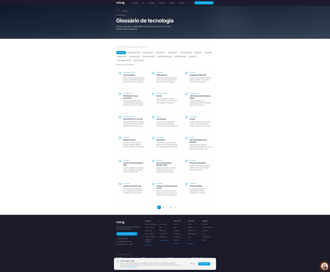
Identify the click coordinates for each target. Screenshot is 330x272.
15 (171, 207)
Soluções (135, 3)
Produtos (162, 3)
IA (143, 3)
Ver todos (190, 243)
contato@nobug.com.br (125, 241)
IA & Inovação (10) (180, 56)
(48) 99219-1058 (123, 238)
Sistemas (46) (121, 56)
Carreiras (182, 3)
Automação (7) (172, 52)
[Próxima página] (175, 207)
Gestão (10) (208, 52)
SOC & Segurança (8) (123, 60)
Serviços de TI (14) (148, 56)
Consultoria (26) (134, 56)
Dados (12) (198, 52)
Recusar (193, 264)
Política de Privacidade (131, 266)
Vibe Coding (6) (138, 60)
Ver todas (147, 245)
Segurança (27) (148, 52)
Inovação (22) (160, 52)
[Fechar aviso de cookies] (213, 264)
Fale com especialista (205, 3)
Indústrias (151, 3)
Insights (171, 3)
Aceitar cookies (204, 264)
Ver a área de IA (163, 240)
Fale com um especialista (126, 233)
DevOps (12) (192, 56)
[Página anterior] (155, 207)
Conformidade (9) (186, 52)
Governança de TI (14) (164, 56)
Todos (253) (121, 52)
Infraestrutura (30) (134, 52)
